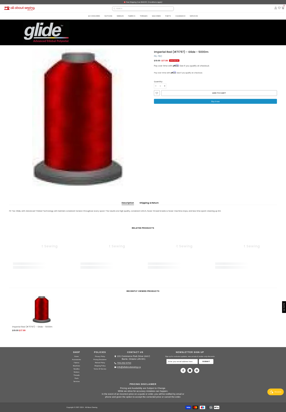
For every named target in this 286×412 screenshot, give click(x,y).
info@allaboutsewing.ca (129, 367)
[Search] (114, 8)
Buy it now (215, 101)
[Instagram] (189, 370)
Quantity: (158, 81)
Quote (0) (284, 307)
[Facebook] (183, 370)
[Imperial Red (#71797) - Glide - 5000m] (41, 309)
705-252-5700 (124, 363)
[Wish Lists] (279, 8)
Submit (206, 361)
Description (128, 202)
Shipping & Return (149, 202)
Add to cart (219, 93)
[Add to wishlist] (157, 93)
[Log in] (275, 8)
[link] (42, 263)
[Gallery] (78, 118)
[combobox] (144, 8)
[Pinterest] (196, 370)
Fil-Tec (158, 56)
